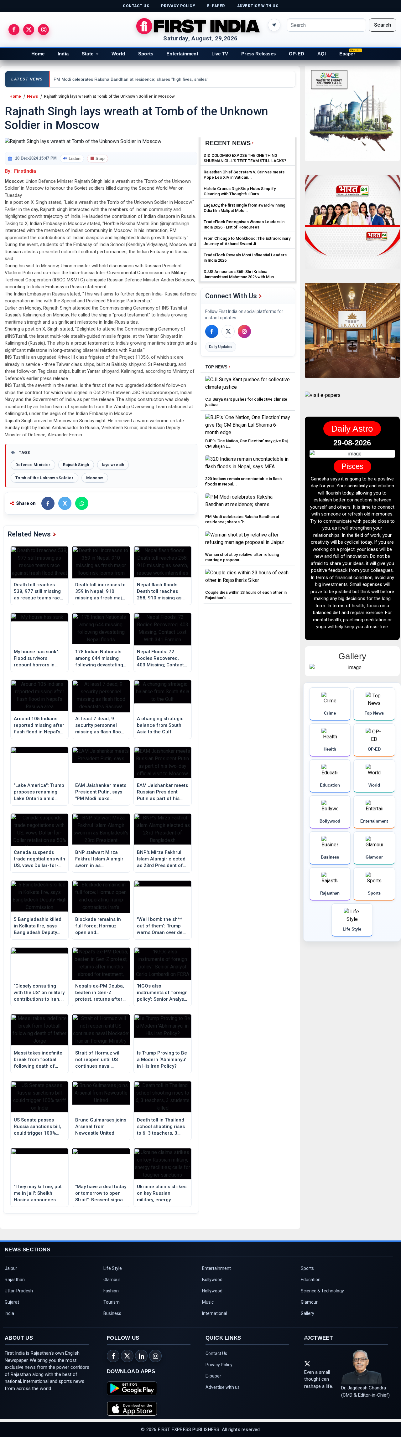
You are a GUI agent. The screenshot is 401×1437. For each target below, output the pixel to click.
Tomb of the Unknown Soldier (44, 477)
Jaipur (11, 1268)
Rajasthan (15, 1279)
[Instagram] (244, 331)
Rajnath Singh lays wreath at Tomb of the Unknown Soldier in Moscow (109, 96)
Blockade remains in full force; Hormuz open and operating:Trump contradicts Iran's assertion (98, 926)
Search (382, 25)
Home (37, 53)
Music (208, 1302)
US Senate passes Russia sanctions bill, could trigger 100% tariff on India (37, 1127)
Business (112, 1313)
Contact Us (216, 1353)
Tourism (111, 1302)
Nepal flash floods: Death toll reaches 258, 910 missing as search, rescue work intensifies (160, 591)
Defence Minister (32, 464)
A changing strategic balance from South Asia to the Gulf (160, 725)
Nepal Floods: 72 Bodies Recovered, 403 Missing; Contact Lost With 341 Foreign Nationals (161, 658)
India (63, 53)
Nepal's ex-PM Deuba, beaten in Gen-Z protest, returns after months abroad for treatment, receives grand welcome (99, 993)
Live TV (219, 53)
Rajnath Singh (76, 464)
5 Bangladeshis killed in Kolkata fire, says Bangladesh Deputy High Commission (37, 926)
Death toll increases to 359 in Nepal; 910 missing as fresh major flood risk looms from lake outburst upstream (101, 591)
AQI (321, 53)
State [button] (87, 53)
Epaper (347, 53)
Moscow (94, 477)
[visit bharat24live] (352, 226)
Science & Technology (322, 1290)
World (118, 53)
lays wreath (113, 464)
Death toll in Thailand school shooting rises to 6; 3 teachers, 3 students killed (161, 1127)
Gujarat (12, 1302)
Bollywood (212, 1279)
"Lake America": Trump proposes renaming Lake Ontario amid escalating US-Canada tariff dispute (39, 792)
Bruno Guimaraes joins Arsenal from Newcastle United (100, 1126)
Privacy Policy (219, 1364)
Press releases (258, 53)
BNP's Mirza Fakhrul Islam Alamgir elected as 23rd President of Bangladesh (161, 859)
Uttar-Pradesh (19, 1290)
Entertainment (182, 53)
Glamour (111, 1279)
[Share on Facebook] (48, 503)
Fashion (111, 1290)
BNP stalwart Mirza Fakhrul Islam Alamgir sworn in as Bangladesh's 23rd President (99, 859)
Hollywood (212, 1290)
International (214, 1313)
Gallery (307, 1313)
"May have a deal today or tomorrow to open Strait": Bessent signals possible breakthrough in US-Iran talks (101, 1193)
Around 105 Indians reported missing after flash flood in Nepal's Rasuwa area (39, 725)
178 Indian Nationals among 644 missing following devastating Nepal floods (99, 658)
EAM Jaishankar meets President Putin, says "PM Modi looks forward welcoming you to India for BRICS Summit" (100, 792)
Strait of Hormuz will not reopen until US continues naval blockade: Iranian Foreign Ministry (98, 1060)
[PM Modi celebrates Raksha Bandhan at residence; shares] (247, 503)
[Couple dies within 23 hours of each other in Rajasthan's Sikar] (247, 578)
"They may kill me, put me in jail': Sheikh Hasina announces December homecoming (38, 1193)
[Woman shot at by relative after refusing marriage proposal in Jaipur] (247, 540)
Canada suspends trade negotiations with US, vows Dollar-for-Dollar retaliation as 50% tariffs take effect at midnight (39, 859)
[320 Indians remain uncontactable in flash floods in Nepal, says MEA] (247, 465)
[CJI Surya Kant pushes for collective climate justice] (247, 385)
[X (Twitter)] (228, 331)
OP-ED (296, 53)
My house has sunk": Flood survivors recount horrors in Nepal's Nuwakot (36, 658)
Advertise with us (223, 1387)
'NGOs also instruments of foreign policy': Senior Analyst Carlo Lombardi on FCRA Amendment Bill (162, 993)
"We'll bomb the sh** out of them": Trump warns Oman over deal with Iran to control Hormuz (162, 926)
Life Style (112, 1268)
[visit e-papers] (323, 400)
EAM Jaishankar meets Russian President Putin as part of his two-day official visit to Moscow (162, 792)
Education (310, 1279)
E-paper (213, 1375)
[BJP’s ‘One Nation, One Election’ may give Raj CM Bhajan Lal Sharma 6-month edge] (247, 425)
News (32, 96)
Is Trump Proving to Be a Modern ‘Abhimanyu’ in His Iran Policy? (162, 1059)
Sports (145, 53)
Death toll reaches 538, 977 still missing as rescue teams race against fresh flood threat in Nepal (38, 591)
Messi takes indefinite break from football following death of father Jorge (38, 1060)
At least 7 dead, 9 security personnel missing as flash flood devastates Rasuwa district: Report (99, 725)
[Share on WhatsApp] (81, 503)
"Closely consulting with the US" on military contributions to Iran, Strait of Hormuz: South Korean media (39, 993)
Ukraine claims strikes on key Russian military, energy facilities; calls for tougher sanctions (161, 1193)
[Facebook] (211, 331)
